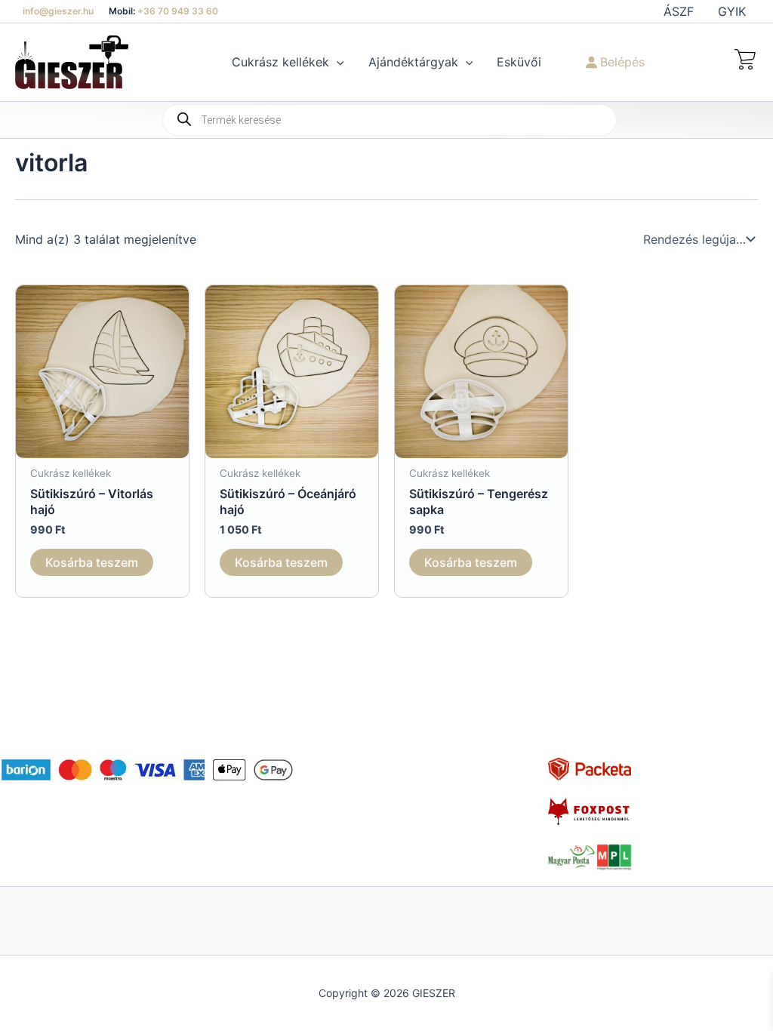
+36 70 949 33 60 (177, 11)
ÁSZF (679, 11)
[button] (336, 62)
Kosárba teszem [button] (91, 562)
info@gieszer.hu (58, 11)
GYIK (732, 11)
